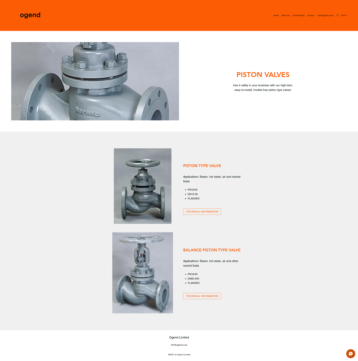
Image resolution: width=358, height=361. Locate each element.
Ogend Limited (179, 337)
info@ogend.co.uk (326, 15)
